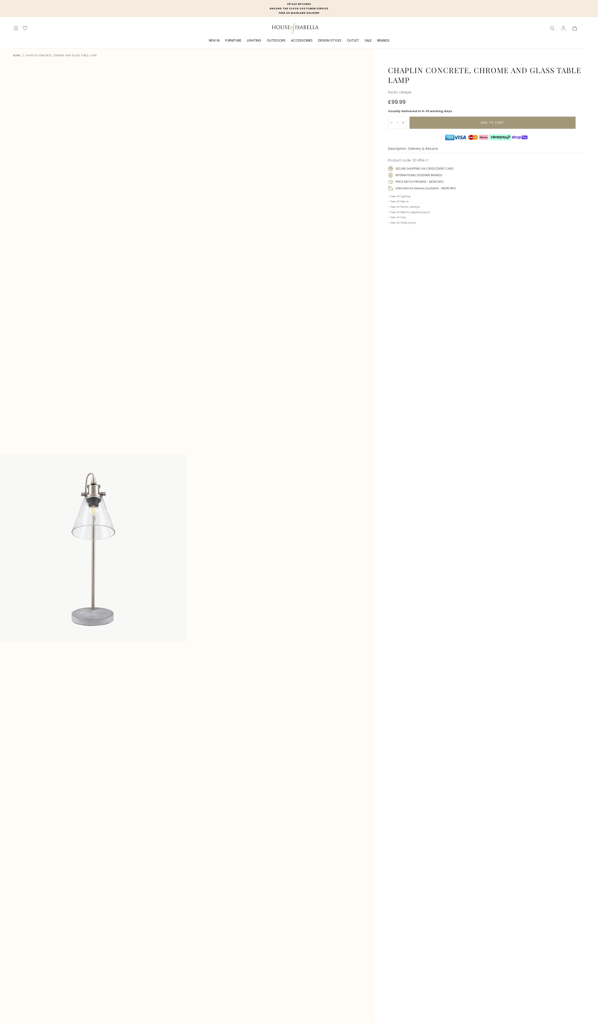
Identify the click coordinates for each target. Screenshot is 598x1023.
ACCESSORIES (302, 41)
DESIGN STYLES (329, 41)
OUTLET (353, 41)
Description (397, 149)
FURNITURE (233, 41)
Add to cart (492, 123)
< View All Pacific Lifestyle (404, 207)
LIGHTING (254, 41)
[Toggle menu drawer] (16, 28)
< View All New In (398, 201)
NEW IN (214, 41)
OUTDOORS (276, 41)
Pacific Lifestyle (399, 92)
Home (17, 55)
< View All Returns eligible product (409, 212)
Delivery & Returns (423, 149)
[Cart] (574, 28)
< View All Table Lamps (402, 223)
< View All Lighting (399, 196)
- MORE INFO (435, 182)
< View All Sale (397, 217)
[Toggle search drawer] (552, 28)
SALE (368, 41)
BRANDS (383, 41)
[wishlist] (25, 28)
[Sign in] (563, 28)
